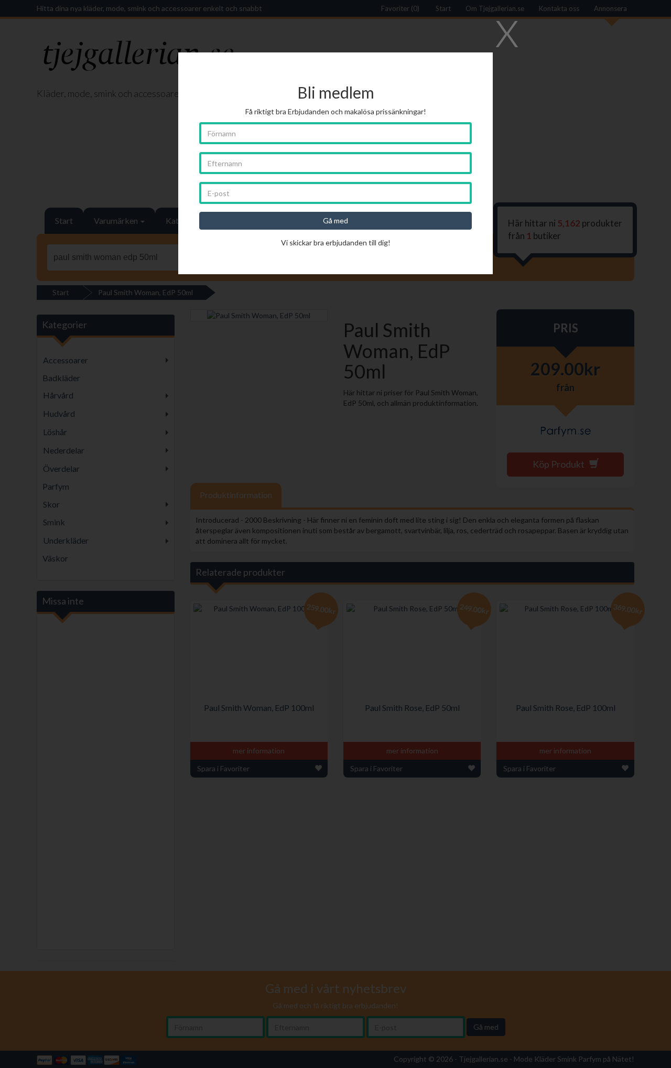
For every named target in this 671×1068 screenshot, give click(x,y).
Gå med (335, 220)
